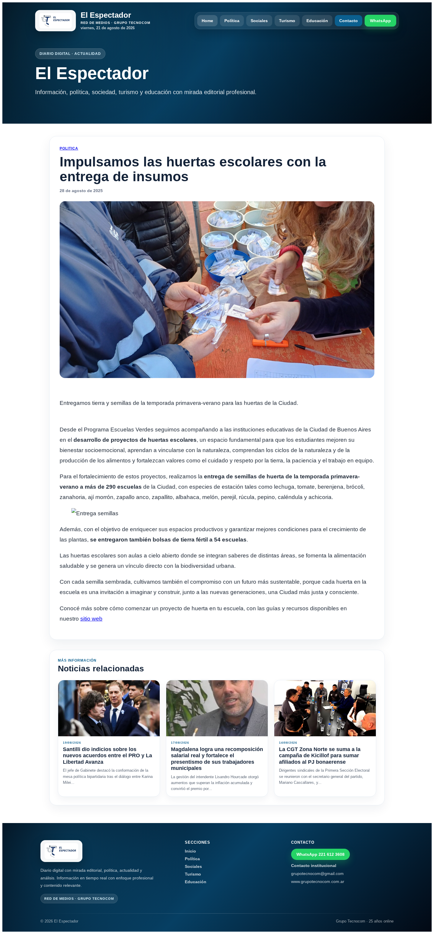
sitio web (91, 619)
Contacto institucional (313, 865)
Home (207, 20)
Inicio (190, 851)
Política (231, 20)
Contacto (348, 20)
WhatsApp (380, 20)
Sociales (259, 20)
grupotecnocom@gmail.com (317, 873)
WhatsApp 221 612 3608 (320, 854)
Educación (317, 20)
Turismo (287, 20)
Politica (69, 148)
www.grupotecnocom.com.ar (317, 881)
